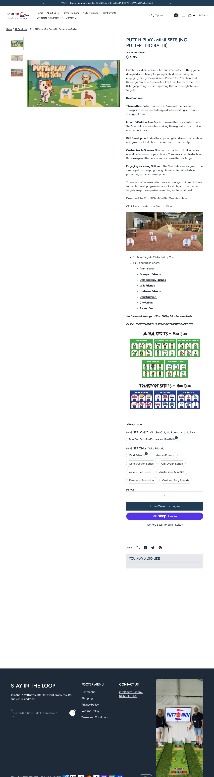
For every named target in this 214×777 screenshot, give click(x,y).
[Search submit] (176, 15)
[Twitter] (152, 547)
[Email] (138, 547)
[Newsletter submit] (72, 713)
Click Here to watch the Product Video (149, 206)
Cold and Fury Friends (153, 279)
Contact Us (88, 692)
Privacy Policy (90, 704)
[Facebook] (145, 547)
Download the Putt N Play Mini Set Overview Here (156, 198)
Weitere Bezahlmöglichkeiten (164, 524)
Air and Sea (146, 308)
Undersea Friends (150, 291)
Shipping (87, 698)
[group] (17, 43)
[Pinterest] (160, 547)
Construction (148, 297)
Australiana (146, 268)
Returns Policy (90, 711)
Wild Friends (147, 285)
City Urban (146, 302)
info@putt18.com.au (131, 692)
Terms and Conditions (95, 717)
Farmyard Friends (150, 274)
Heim (9, 29)
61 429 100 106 (128, 696)
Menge (130, 489)
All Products (21, 29)
